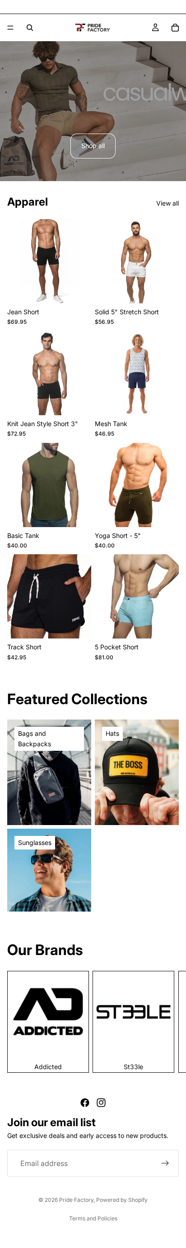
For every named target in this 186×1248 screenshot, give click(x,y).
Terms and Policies (93, 1218)
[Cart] (175, 28)
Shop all (93, 145)
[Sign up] (165, 1163)
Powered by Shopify (122, 1199)
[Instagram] (101, 1102)
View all (167, 203)
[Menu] (10, 27)
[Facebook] (84, 1102)
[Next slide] (169, 1022)
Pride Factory (76, 1199)
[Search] (30, 28)
